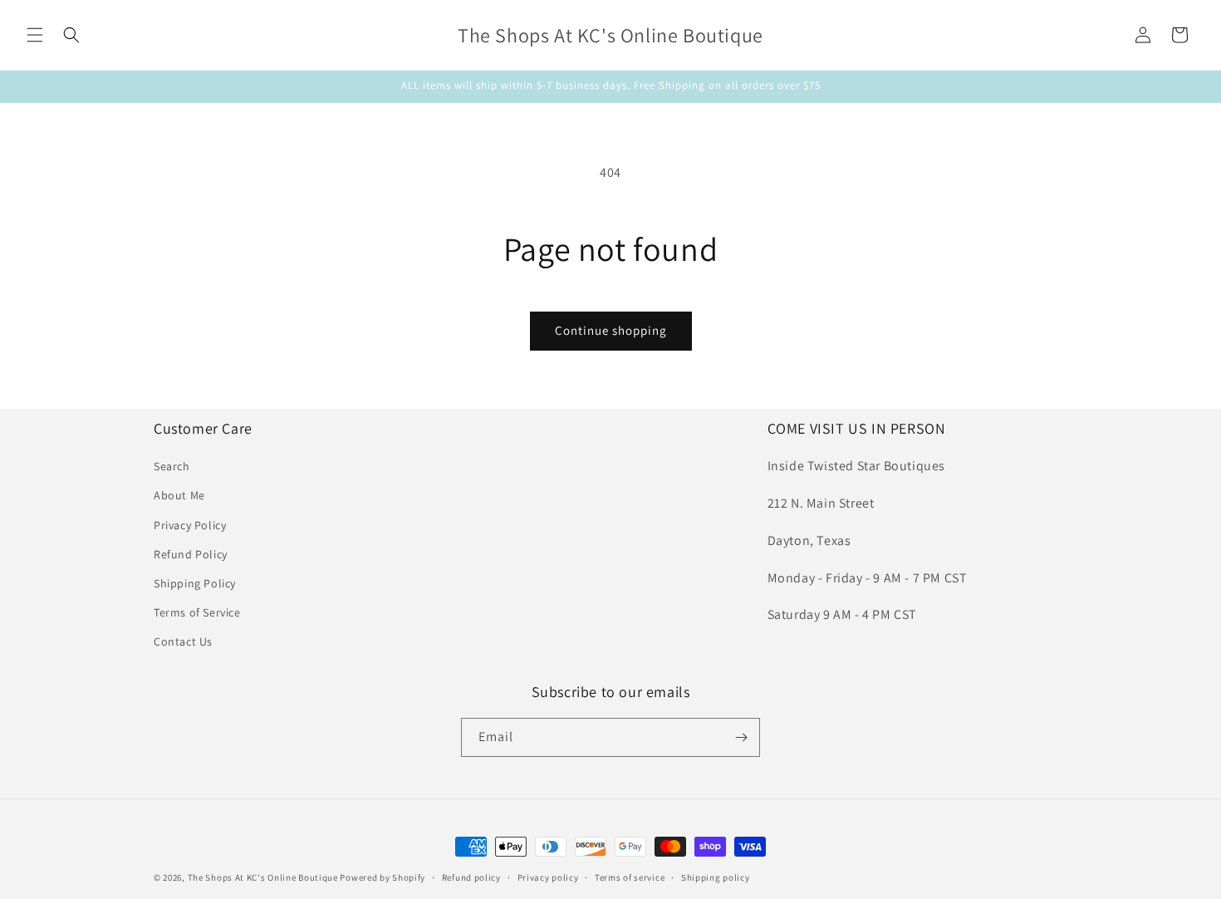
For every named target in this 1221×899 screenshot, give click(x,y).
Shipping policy (715, 877)
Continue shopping (611, 330)
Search (172, 466)
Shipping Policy (195, 583)
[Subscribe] (741, 737)
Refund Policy (191, 554)
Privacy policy (548, 877)
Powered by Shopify (382, 877)
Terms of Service (197, 612)
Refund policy (471, 877)
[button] (35, 35)
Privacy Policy (190, 525)
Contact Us (183, 641)
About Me (179, 495)
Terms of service (629, 877)
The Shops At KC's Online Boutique (263, 877)
